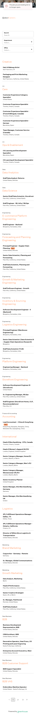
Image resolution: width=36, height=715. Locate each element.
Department (8, 40)
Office (6, 48)
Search (6, 33)
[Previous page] (9, 700)
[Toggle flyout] (31, 42)
